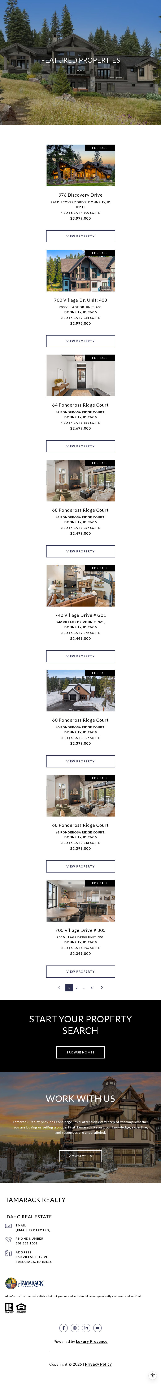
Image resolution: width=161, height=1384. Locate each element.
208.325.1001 (27, 1243)
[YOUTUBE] (97, 1328)
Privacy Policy (98, 1364)
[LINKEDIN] (86, 1328)
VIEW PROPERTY (80, 236)
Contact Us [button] (80, 1156)
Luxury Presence (92, 1341)
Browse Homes (80, 1052)
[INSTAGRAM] (75, 1328)
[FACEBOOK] (63, 1328)
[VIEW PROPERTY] (80, 232)
